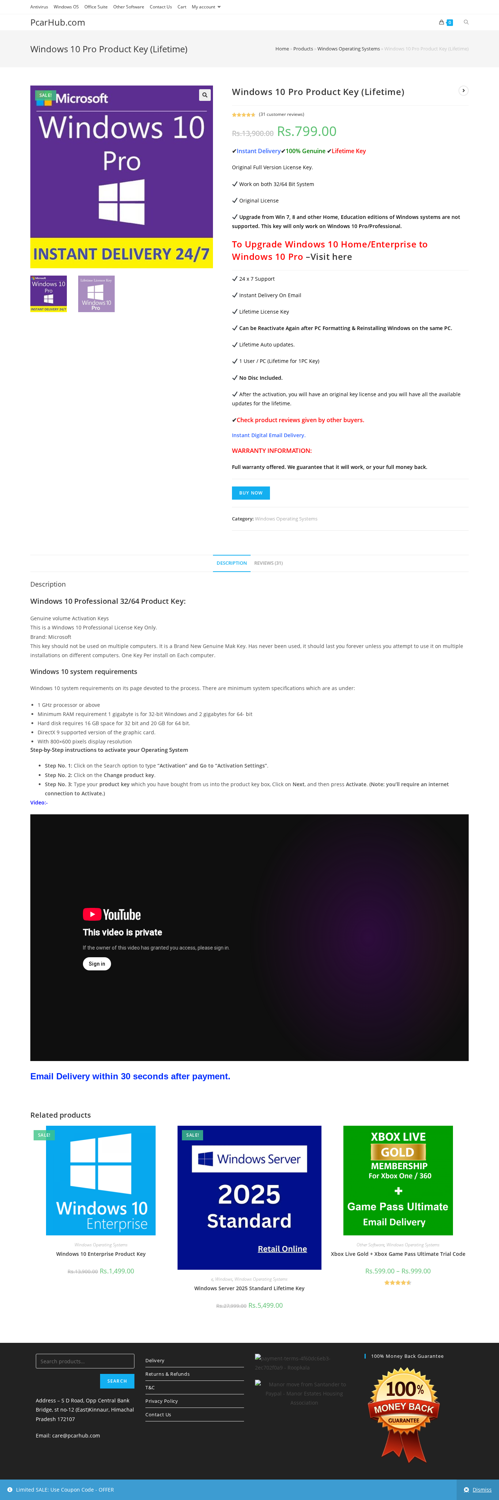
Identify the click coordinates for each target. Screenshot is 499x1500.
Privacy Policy (161, 1401)
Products (303, 48)
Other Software (128, 7)
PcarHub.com (57, 22)
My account (204, 7)
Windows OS (66, 7)
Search (117, 1381)
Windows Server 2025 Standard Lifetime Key (249, 1288)
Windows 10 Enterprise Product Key (101, 1253)
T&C (150, 1387)
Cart (182, 7)
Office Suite (96, 7)
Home (282, 48)
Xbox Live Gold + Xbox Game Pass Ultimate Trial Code (398, 1253)
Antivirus (39, 7)
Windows (223, 1279)
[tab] (232, 563)
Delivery (155, 1360)
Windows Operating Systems (348, 48)
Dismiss (482, 1489)
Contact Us (161, 7)
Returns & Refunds (167, 1374)
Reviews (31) (268, 563)
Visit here (332, 256)
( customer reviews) (281, 114)
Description (232, 563)
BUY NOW (251, 493)
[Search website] (466, 22)
